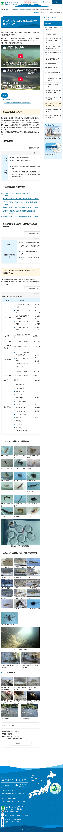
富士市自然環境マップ (52, 59)
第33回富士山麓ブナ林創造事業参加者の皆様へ (53, 47)
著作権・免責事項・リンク (9, 798)
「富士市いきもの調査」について (53, 85)
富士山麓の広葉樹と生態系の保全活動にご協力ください (53, 40)
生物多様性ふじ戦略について (53, 73)
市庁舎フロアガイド (22, 780)
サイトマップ (21, 801)
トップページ (9, 9)
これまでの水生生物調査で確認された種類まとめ (17, 102)
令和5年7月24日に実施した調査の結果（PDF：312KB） (21, 207)
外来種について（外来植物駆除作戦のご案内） (53, 91)
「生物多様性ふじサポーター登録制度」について (53, 79)
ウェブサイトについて (8, 790)
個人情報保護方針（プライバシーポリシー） (13, 794)
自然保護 (29, 9)
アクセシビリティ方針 (8, 801)
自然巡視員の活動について (53, 63)
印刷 (37, 12)
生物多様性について (51, 67)
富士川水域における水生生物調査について (53, 104)
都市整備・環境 (18, 9)
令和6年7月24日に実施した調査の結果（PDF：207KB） (21, 216)
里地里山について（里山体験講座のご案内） (53, 116)
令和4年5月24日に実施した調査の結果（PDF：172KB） (21, 199)
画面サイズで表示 (34, 148)
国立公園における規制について (53, 53)
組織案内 (7, 785)
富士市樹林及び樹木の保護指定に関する (53, 28)
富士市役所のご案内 (9, 780)
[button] (27, 2)
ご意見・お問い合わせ (22, 785)
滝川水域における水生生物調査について (53, 110)
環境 (24, 9)
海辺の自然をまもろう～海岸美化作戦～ (53, 98)
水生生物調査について (10, 99)
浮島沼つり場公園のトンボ (53, 34)
